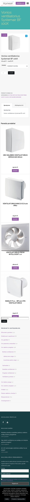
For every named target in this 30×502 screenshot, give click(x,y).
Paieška (4, 321)
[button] (26, 36)
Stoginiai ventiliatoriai (8, 373)
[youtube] (7, 422)
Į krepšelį (11, 72)
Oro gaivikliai (4, 340)
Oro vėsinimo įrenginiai (7, 385)
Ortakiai (3, 389)
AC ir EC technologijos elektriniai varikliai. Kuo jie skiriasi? (14, 449)
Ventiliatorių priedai (7, 376)
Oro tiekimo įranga (6, 382)
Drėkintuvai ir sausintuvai (7, 336)
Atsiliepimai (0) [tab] (19, 105)
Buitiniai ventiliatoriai (14, 95)
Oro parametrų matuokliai (8, 343)
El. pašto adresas (5, 473)
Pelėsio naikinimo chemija (8, 393)
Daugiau (15, 170)
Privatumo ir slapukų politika (18, 499)
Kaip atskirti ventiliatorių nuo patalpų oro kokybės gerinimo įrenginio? (14, 441)
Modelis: (4, 65)
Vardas (3, 468)
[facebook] (3, 422)
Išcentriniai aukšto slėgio (10, 360)
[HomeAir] (7, 3)
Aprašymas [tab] (7, 105)
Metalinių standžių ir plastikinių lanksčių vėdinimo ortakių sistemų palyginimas (14, 433)
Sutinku (7, 499)
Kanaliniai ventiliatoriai (8, 369)
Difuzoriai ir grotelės (6, 332)
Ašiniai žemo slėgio (9, 356)
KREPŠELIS (20, 3)
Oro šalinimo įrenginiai (15, 97)
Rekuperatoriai (5, 397)
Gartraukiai (5, 365)
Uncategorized (5, 400)
